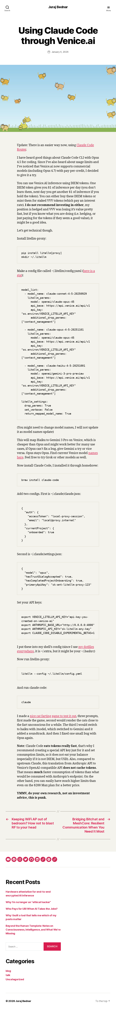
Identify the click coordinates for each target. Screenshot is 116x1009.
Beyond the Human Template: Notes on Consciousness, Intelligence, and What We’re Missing (33, 929)
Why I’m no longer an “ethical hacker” (28, 902)
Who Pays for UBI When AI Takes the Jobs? (32, 908)
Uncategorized (15, 979)
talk (8, 975)
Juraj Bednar (58, 7)
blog (8, 970)
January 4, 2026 (59, 51)
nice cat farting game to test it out (53, 716)
